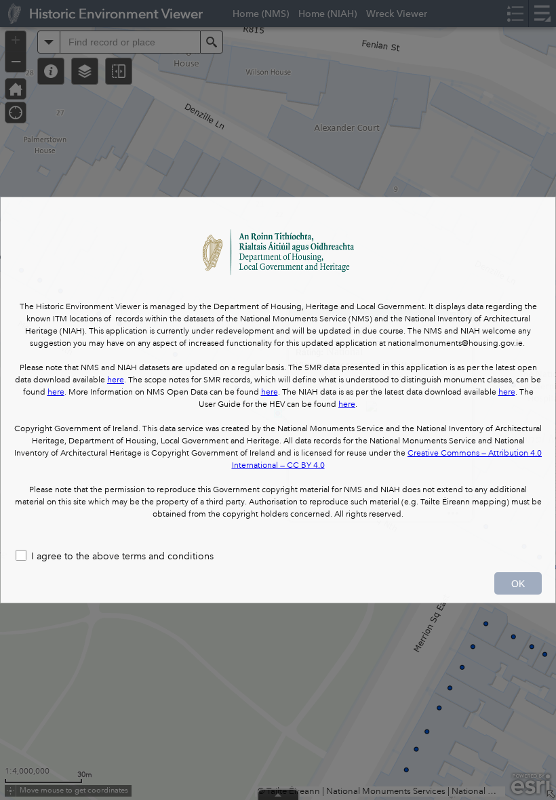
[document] (278, 369)
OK (518, 583)
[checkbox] (278, 556)
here (115, 380)
